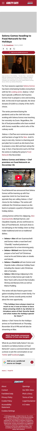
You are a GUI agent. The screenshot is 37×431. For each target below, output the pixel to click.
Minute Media (11, 416)
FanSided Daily (7, 394)
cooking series (16, 92)
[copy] (14, 48)
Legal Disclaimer (28, 401)
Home (4, 370)
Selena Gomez (29, 86)
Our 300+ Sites (28, 390)
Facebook (15, 355)
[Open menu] (3, 3)
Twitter (4, 355)
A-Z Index (26, 405)
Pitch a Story (27, 394)
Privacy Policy (7, 397)
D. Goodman (8, 45)
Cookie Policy (7, 401)
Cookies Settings (8, 411)
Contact (5, 390)
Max (25, 137)
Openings (26, 386)
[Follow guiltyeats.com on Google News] (31, 362)
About (4, 386)
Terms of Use (27, 397)
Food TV (10, 370)
